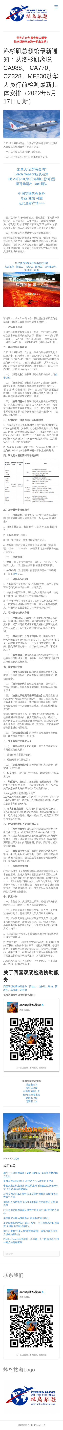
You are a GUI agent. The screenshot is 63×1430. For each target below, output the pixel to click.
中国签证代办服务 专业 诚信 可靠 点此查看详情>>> (31, 198)
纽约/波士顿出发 (31, 1094)
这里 (15, 574)
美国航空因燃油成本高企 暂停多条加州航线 (26, 1218)
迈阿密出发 (31, 1101)
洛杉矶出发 (31, 1088)
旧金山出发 (31, 1084)
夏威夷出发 (31, 1098)
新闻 (16, 1158)
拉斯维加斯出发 (31, 1091)
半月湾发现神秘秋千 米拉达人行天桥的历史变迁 (28, 1181)
